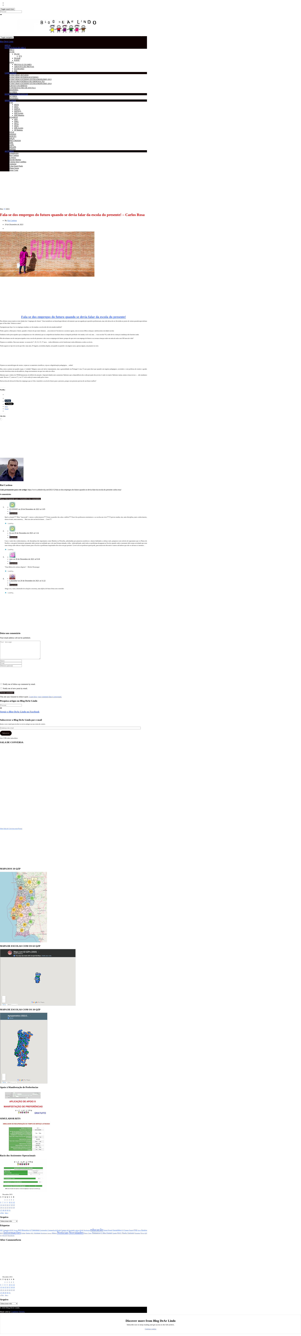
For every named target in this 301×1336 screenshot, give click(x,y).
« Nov (2, 1213)
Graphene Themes (17, 1312)
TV (1, 1235)
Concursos (35, 1230)
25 (12, 1207)
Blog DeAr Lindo (6, 42)
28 (3, 1210)
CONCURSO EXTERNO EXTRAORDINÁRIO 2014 (30, 84)
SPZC (16, 107)
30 (7, 1210)
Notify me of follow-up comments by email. (19, 684)
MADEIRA (13, 90)
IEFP (1, 1233)
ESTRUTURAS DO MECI (15, 48)
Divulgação (87, 1230)
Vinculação (10, 1235)
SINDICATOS (10, 100)
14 (3, 1205)
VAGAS (4, 1235)
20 (1, 1207)
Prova (142, 1233)
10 (9, 1202)
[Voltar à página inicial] (141, 36)
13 (1, 1205)
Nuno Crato (87, 1233)
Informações (12, 1232)
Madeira (28, 1233)
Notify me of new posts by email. (15, 688)
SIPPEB (12, 149)
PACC (119, 1233)
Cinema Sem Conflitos (17, 162)
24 (9, 1207)
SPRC (16, 122)
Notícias (62, 1232)
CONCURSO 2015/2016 (18, 75)
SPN (16, 120)
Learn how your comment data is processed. (45, 697)
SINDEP (12, 134)
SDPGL (17, 109)
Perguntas (137, 1233)
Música (54, 1233)
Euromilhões (117, 1230)
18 (12, 1205)
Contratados (43, 1230)
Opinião (114, 1233)
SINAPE (12, 147)
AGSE (11, 52)
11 (12, 1202)
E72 (20, 56)
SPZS (16, 126)
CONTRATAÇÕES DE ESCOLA (22, 88)
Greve (139, 1230)
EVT (122, 1230)
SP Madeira (18, 130)
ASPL (11, 145)
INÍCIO (8, 46)
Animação (6, 1230)
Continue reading (150, 1329)
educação (96, 1229)
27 (1, 1210)
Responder (13, 513)
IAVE (11, 62)
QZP (146, 1233)
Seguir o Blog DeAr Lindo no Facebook (19, 711)
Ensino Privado (108, 1230)
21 (3, 1207)
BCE (20, 1230)
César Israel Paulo (16, 166)
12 (14, 1202)
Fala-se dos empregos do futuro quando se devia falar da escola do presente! (73, 317)
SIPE (11, 143)
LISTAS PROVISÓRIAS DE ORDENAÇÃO (27, 81)
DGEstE (17, 58)
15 (5, 1205)
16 (7, 1205)
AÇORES (13, 92)
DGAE (17, 54)
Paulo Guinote (128, 1233)
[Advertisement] (70, 189)
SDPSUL (17, 111)
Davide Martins (15, 160)
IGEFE (17, 60)
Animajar (12, 164)
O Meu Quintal (106, 1233)
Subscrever (5, 733)
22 (5, 1207)
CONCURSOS (10, 73)
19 (14, 1205)
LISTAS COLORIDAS (18, 86)
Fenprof (131, 1230)
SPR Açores (18, 128)
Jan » (6, 1213)
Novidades (76, 1232)
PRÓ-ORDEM (15, 141)
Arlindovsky (14, 153)
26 (14, 1207)
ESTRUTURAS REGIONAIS (16, 94)
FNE (11, 103)
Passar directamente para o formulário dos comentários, (20, 499)
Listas (23, 1233)
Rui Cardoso (14, 155)
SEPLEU (12, 136)
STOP (11, 132)
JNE (15, 71)
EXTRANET (19, 69)
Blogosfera (25, 1230)
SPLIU (12, 139)
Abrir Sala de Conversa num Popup (11, 828)
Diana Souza (14, 168)
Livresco (12, 158)
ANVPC (11, 1230)
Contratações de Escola (54, 1230)
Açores (16, 1230)
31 (9, 1210)
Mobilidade (37, 1233)
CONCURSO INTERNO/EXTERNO (23, 77)
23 (7, 1207)
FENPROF (13, 117)
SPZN (16, 105)
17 (9, 1205)
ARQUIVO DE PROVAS (24, 67)
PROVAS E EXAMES (23, 65)
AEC (1, 1230)
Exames (126, 1230)
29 (5, 1210)
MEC (32, 1233)
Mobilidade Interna (46, 1233)
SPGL (16, 124)
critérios (77, 1230)
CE (30, 1230)
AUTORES (9, 151)
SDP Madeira (19, 115)
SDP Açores (18, 113)
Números (96, 1233)
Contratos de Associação (68, 1230)
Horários (144, 1230)
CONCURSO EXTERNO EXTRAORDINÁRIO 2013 (30, 79)
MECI (11, 50)
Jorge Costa (13, 170)
